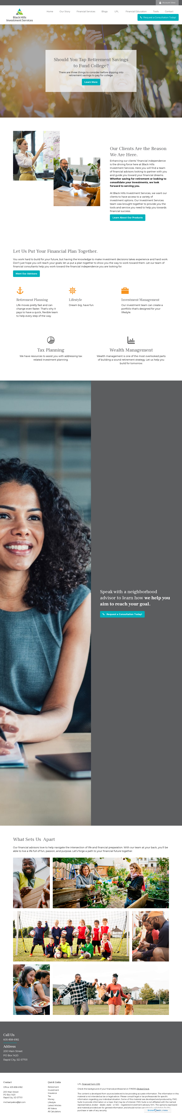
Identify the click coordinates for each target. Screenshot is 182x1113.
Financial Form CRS (91, 1084)
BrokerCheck (143, 1089)
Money (51, 1099)
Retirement (53, 1087)
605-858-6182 (16, 1087)
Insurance (52, 1093)
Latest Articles (54, 1105)
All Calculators (54, 1111)
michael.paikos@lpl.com (14, 1102)
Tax (49, 1096)
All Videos (52, 1108)
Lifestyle (52, 1102)
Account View (168, 2)
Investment (53, 1090)
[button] (49, 11)
